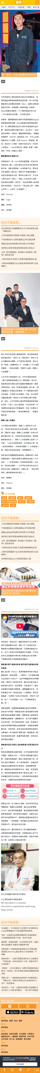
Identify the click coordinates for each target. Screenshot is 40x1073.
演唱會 (12, 498)
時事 (29, 7)
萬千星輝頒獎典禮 (9, 502)
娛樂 (3, 81)
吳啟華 (31, 502)
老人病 (11, 1039)
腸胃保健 (22, 1036)
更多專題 (27, 1039)
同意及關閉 (20, 1064)
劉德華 (28, 498)
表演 (4, 498)
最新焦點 (4, 1020)
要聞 (11, 1020)
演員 (13, 505)
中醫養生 (30, 1033)
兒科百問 (30, 1036)
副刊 (35, 7)
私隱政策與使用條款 (21, 1060)
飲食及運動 (13, 1033)
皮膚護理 (19, 1039)
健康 (4, 7)
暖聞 (20, 1020)
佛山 (20, 498)
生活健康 (22, 1033)
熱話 (15, 1020)
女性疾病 (4, 1039)
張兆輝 (5, 505)
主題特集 (21, 7)
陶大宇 (22, 502)
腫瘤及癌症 (5, 1036)
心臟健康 (14, 1036)
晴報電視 (11, 7)
